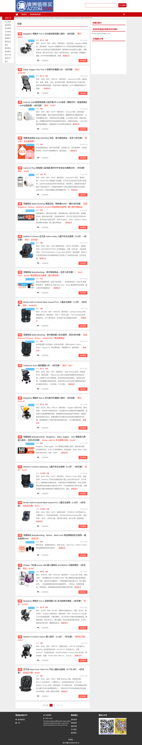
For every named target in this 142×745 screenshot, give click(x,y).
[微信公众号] (115, 734)
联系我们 (74, 733)
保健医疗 (8, 38)
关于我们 (74, 729)
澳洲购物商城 (35, 14)
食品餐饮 (8, 51)
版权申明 (74, 726)
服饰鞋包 (8, 48)
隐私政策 (74, 719)
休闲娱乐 (8, 35)
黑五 (45, 174)
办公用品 (8, 22)
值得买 (24, 14)
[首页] (18, 14)
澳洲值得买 (21, 719)
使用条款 (74, 723)
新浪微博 (48, 715)
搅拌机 (42, 571)
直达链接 (83, 60)
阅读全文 (66, 56)
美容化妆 (8, 41)
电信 (6, 45)
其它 (6, 61)
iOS (19, 723)
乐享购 (70, 739)
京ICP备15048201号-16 (71, 743)
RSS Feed (48, 718)
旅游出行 (8, 58)
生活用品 (8, 31)
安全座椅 (42, 473)
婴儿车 (42, 40)
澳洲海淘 (8, 25)
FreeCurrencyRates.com (101, 33)
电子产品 (8, 55)
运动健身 (8, 28)
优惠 (20, 34)
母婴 (46, 40)
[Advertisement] (108, 57)
